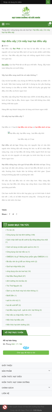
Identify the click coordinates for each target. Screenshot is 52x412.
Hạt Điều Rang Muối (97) (16, 276)
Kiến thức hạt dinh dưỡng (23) (18, 324)
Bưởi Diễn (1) (11, 295)
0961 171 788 (16, 344)
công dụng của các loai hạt (21, 30)
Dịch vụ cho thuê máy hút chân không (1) (22, 290)
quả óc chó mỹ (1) (13, 300)
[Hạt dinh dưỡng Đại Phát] (26, 12)
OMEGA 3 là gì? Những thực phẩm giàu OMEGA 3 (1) (27, 256)
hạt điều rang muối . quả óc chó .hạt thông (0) (24, 310)
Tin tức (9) (10, 230)
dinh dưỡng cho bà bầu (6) (16, 281)
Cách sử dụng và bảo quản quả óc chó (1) (22, 247)
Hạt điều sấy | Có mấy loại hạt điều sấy (24, 41)
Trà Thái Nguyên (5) (14, 285)
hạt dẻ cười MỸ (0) (13, 305)
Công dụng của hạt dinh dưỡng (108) (20, 234)
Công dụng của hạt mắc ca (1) (18, 252)
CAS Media (37, 410)
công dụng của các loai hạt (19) (18, 271)
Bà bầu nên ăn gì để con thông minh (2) (21, 261)
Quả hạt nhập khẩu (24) (15, 266)
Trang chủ (6, 30)
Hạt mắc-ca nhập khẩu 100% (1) (18, 315)
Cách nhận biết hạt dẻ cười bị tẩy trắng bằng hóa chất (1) (26, 240)
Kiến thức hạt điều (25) (15, 320)
